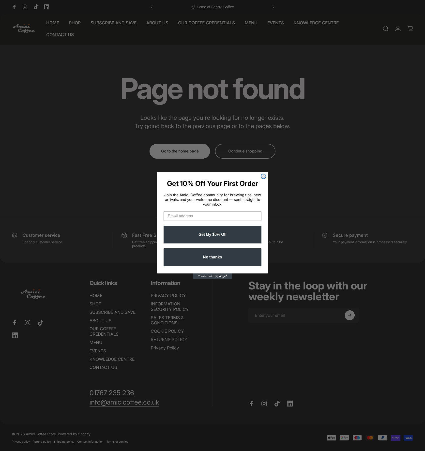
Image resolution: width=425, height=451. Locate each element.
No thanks (212, 257)
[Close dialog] (263, 176)
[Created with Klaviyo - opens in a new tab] (212, 276)
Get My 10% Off (212, 234)
